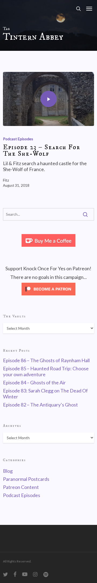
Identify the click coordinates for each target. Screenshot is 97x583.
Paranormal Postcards (26, 479)
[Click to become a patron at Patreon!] (48, 296)
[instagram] (35, 574)
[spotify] (46, 574)
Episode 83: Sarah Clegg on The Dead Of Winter (45, 393)
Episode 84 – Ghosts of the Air (34, 382)
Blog (8, 471)
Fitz (6, 180)
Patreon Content (21, 487)
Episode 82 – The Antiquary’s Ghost (40, 405)
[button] (89, 8)
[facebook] (15, 574)
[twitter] (5, 574)
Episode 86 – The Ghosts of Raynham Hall (46, 360)
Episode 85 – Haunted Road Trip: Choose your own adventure (46, 371)
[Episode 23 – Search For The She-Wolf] (48, 99)
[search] (78, 8)
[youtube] (25, 574)
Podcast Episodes (18, 138)
